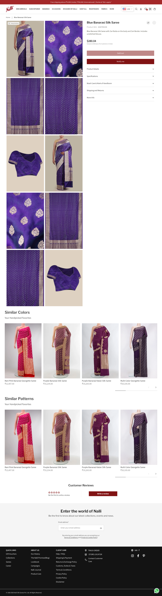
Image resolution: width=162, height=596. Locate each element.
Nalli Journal (36, 572)
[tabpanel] (23, 355)
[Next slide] (155, 390)
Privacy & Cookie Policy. (89, 540)
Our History (35, 556)
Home (8, 17)
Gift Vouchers (11, 556)
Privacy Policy (61, 576)
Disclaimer (60, 584)
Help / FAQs (60, 556)
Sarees (8, 564)
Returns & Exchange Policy (66, 564)
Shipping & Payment (64, 560)
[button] (143, 553)
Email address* (63, 525)
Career (8, 568)
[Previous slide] (148, 390)
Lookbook (35, 564)
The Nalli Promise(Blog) (40, 560)
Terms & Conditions (71, 540)
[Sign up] (101, 531)
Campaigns (35, 568)
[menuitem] (112, 9)
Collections (10, 560)
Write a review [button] (103, 496)
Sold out (120, 53)
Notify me (120, 61)
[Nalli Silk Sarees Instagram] (132, 558)
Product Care (36, 576)
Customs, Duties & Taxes (65, 568)
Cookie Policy (61, 580)
